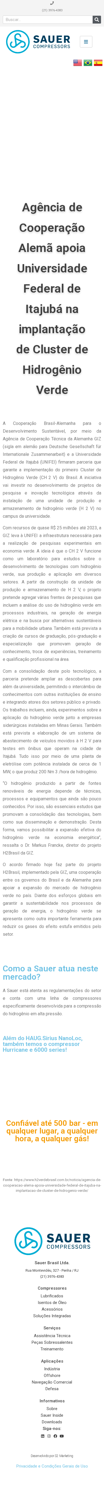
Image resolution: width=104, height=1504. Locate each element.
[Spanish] (98, 65)
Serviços (52, 1328)
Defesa (52, 1388)
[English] (77, 65)
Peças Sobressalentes (52, 1342)
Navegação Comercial (52, 1382)
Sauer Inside (52, 1415)
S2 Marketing (64, 1456)
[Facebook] (55, 1436)
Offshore (52, 1375)
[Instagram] (49, 1436)
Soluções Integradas (52, 1315)
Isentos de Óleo (52, 1302)
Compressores (52, 1288)
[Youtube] (62, 1436)
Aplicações (52, 1361)
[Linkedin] (42, 1436)
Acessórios (52, 1309)
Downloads (52, 1421)
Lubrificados (52, 1295)
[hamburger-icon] (86, 42)
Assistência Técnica (52, 1335)
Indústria (52, 1368)
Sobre (52, 1408)
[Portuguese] (87, 65)
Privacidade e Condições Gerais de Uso (52, 1466)
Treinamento (52, 1349)
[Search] (97, 19)
